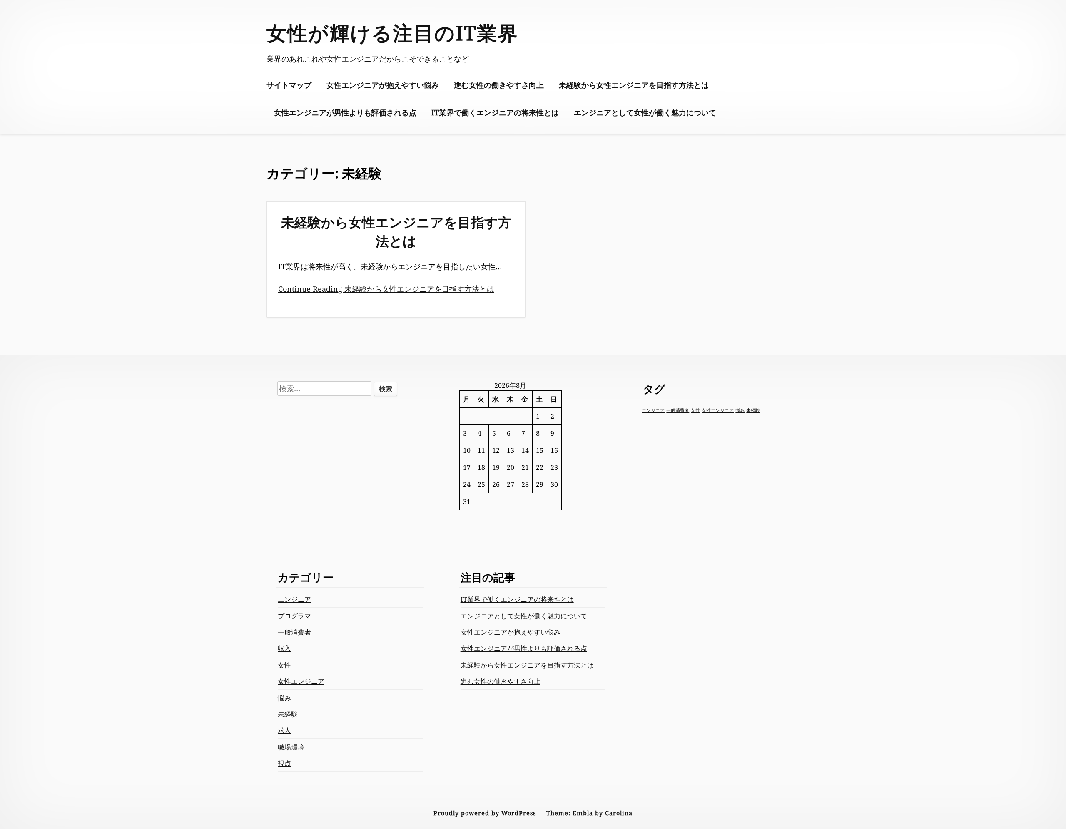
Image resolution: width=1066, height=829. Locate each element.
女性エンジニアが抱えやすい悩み (382, 85)
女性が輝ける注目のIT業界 (392, 32)
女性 (695, 410)
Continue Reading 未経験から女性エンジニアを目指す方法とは (386, 289)
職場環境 (291, 747)
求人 (284, 730)
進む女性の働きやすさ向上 (499, 85)
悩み (740, 410)
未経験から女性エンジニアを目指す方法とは (634, 85)
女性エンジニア (718, 410)
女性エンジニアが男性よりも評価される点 (345, 112)
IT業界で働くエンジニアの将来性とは (495, 112)
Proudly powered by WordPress (484, 813)
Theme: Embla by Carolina (589, 813)
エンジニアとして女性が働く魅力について (645, 112)
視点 (284, 763)
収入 (284, 648)
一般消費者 (677, 410)
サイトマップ (288, 85)
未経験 (753, 410)
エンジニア (653, 410)
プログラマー (298, 616)
